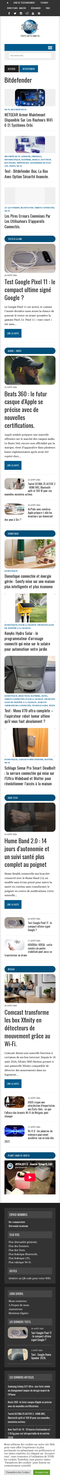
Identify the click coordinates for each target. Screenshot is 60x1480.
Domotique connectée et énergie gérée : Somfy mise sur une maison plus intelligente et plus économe (29, 581)
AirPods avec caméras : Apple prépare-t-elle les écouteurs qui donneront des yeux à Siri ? (28, 514)
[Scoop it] (51, 13)
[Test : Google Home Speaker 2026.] (18, 1358)
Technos (44, 2)
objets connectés (44, 207)
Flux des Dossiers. (19, 1246)
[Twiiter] (15, 13)
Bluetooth (27, 207)
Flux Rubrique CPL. (20, 1258)
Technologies (40, 705)
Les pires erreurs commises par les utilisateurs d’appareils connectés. (27, 221)
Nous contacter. (18, 1301)
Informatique (12, 159)
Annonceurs (15, 1309)
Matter (48, 759)
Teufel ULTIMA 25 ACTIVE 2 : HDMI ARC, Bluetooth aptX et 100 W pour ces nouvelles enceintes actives (29, 489)
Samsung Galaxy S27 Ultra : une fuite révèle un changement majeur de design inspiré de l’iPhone (29, 1390)
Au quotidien (12, 207)
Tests (12, 166)
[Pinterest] (39, 13)
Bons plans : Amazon (16, 8)
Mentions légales (18, 1313)
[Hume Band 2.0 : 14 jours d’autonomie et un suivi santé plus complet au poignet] (30, 829)
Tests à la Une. (15, 239)
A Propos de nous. (19, 1305)
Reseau (36, 159)
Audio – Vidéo (14, 351)
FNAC (48, 8)
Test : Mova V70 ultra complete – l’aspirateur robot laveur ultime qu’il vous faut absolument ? (28, 715)
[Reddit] (27, 13)
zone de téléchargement (24, 2)
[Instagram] (21, 13)
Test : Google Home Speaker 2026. (41, 1356)
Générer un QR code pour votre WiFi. (30, 1278)
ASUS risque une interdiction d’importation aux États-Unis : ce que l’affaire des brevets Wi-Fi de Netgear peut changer (29, 1109)
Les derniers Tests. (20, 1322)
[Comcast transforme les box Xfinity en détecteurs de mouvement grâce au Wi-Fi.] (30, 1001)
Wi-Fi (7, 109)
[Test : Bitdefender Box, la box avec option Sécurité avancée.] (30, 151)
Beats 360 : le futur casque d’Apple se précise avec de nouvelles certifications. (25, 409)
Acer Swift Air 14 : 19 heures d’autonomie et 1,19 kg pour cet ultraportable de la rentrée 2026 (29, 1433)
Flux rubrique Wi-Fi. (20, 1262)
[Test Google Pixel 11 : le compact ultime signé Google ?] (30, 270)
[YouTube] (33, 13)
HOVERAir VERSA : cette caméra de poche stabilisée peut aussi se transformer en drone (28, 950)
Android (26, 156)
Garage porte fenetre (30, 759)
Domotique (13, 533)
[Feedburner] (45, 13)
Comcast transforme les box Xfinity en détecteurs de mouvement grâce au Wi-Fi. (27, 1027)
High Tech (24, 696)
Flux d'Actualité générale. (23, 1242)
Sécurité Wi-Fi (18, 109)
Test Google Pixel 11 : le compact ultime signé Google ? (29, 289)
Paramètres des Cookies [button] (18, 1472)
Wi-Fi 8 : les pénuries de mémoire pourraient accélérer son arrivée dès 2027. (29, 1136)
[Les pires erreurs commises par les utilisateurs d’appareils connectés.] (30, 202)
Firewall (37, 156)
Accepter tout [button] (41, 1472)
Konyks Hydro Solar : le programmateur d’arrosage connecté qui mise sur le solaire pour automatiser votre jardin (27, 641)
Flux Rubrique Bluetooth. (23, 1254)
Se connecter (17, 1222)
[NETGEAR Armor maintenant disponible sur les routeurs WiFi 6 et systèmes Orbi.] (30, 104)
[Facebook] (9, 13)
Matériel (26, 159)
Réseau (11, 969)
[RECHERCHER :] (29, 55)
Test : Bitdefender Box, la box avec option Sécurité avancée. (26, 173)
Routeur (46, 159)
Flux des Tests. (17, 1250)
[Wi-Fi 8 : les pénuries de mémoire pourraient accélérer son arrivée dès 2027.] (14, 1134)
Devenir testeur (18, 1226)
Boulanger (36, 8)
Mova (45, 696)
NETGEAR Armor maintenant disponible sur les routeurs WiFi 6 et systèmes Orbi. (28, 119)
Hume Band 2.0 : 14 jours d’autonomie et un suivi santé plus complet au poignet (26, 852)
